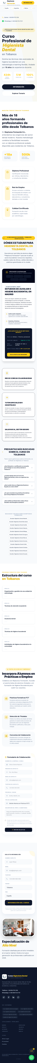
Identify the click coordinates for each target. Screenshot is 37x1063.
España (6, 8)
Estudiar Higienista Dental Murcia (18, 537)
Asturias (4, 1029)
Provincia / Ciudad (10, 792)
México (26, 8)
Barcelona (18, 276)
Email (6, 866)
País (6, 892)
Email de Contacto (10, 776)
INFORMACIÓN (27, 2)
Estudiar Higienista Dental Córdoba (18, 547)
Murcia (21, 1031)
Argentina (16, 8)
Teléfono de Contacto (11, 784)
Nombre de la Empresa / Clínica (14, 761)
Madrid (9, 276)
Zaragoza (5, 1031)
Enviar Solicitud (19, 829)
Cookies (4, 1044)
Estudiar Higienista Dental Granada (18, 554)
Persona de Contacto (11, 768)
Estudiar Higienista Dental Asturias (18, 541)
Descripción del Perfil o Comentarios (16, 807)
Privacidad (5, 1041)
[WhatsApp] (31, 1057)
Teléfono (8, 875)
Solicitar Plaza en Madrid (18, 354)
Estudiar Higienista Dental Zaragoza (18, 534)
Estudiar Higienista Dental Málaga (18, 531)
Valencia (15, 279)
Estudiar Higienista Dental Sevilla (18, 525)
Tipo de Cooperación (11, 800)
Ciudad (7, 883)
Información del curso (18, 903)
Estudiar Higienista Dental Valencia (18, 528)
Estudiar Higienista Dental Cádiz (18, 544)
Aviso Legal (5, 1038)
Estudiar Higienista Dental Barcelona (18, 521)
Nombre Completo (10, 858)
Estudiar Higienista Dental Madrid (18, 518)
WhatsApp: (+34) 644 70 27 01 (13, 21)
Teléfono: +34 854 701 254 (10, 990)
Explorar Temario (18, 93)
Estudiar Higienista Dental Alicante (18, 550)
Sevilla (27, 276)
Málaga (23, 279)
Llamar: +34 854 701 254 (11, 17)
